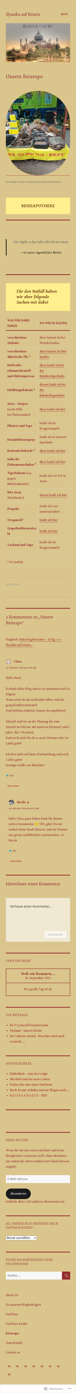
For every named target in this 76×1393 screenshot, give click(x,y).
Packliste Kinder (17, 1324)
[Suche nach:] (34, 1275)
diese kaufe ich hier (52, 409)
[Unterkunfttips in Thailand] (9, 1366)
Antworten (13, 786)
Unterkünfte (14, 1343)
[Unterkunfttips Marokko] (9, 1374)
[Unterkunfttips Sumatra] (25, 1366)
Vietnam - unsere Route (26, 1031)
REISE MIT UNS (17, 1140)
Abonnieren (18, 1194)
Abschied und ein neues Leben (30, 1079)
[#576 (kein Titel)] (17, 1366)
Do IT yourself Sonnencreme (29, 1025)
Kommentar (55, 934)
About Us (12, 1295)
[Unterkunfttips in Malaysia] (58, 1366)
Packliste (12, 1314)
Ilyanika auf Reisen (23, 14)
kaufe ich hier (49, 520)
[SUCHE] (66, 1276)
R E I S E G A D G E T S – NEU (28, 1096)
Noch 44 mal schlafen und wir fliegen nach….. (40, 1090)
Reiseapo (12, 1333)
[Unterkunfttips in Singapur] (50, 1366)
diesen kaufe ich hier (53, 495)
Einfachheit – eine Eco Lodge (29, 1074)
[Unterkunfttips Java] (33, 1366)
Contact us (13, 1352)
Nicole (21, 802)
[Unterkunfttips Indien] (42, 1366)
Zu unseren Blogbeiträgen (23, 1305)
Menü (64, 14)
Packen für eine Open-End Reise (31, 1085)
